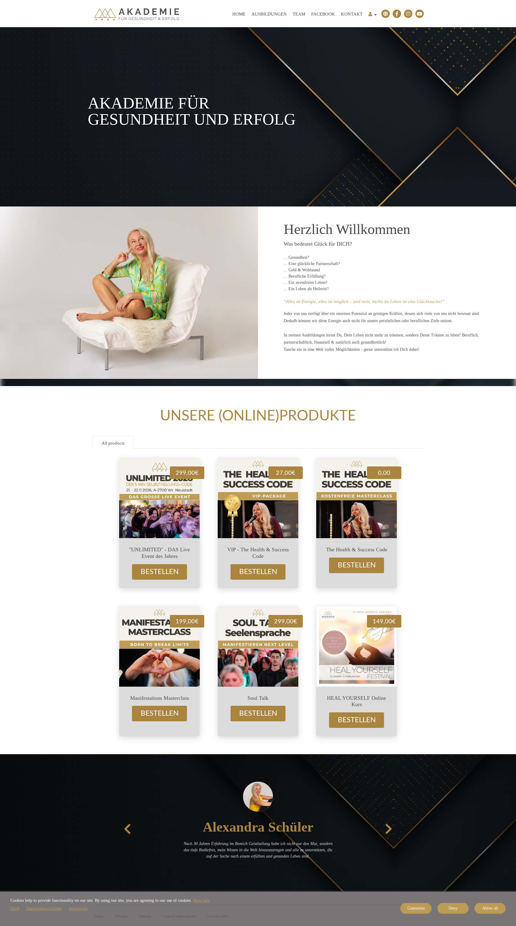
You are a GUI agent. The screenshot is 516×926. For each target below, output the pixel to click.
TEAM (299, 14)
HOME (238, 14)
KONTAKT (352, 14)
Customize (416, 908)
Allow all (490, 908)
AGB (14, 908)
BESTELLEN (160, 572)
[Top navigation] (372, 15)
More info (201, 900)
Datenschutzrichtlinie (44, 908)
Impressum (78, 908)
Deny (453, 908)
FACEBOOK (323, 14)
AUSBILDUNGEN (269, 14)
